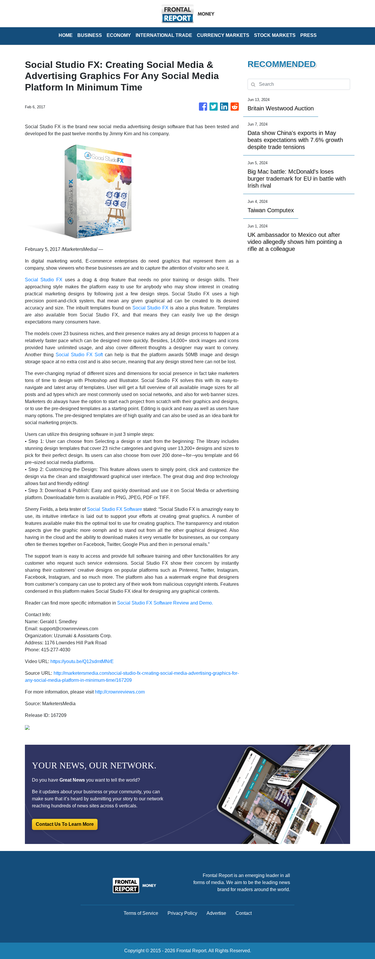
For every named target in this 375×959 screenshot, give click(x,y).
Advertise (216, 913)
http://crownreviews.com (120, 691)
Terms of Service (141, 913)
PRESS (308, 35)
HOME (66, 35)
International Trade (164, 35)
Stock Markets (275, 35)
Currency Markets (223, 35)
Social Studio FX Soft (79, 354)
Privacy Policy (182, 913)
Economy (119, 35)
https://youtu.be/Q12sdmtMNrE (82, 661)
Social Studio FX (43, 279)
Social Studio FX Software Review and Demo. (165, 602)
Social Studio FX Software (114, 509)
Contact (244, 913)
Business (89, 35)
